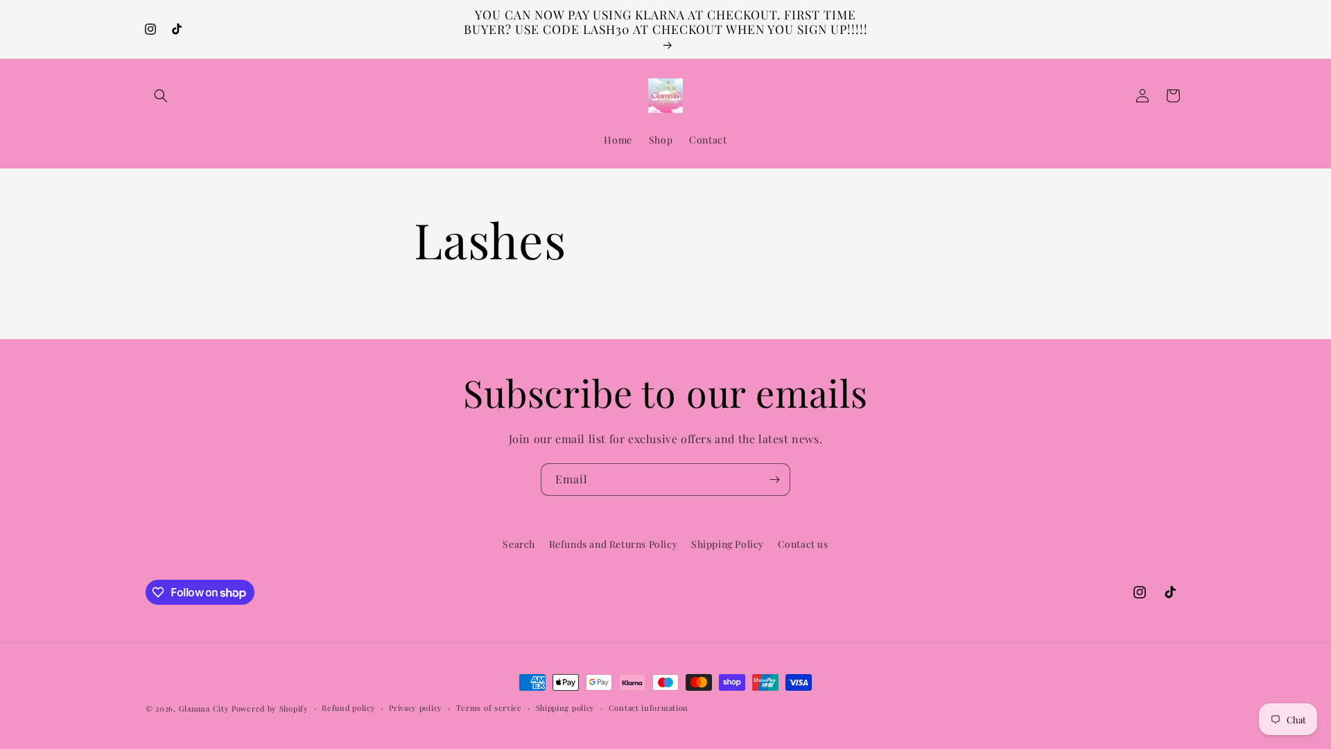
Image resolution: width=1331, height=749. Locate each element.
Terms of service (489, 708)
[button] (161, 95)
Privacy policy (415, 708)
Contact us (803, 544)
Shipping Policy (727, 544)
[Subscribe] (774, 479)
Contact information (648, 708)
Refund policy (348, 708)
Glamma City (204, 708)
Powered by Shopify (270, 708)
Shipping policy (565, 708)
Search (519, 544)
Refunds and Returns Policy (613, 544)
